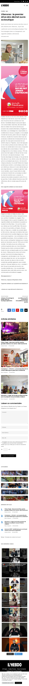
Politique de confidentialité (14, 671)
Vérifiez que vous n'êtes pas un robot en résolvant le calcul (13, 445)
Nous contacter (21, 669)
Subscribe (19, 653)
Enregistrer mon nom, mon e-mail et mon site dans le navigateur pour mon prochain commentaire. (14, 442)
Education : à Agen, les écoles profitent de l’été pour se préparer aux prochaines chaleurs (14, 396)
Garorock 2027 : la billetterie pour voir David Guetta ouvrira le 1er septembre (16, 529)
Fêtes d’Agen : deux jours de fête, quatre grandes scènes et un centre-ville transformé (14, 343)
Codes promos (12, 669)
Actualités (3, 11)
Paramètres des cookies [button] (8, 682)
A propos (4, 669)
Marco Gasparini (4, 372)
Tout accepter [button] (18, 682)
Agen (7, 11)
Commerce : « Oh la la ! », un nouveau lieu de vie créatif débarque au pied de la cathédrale (14, 369)
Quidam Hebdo (4, 345)
